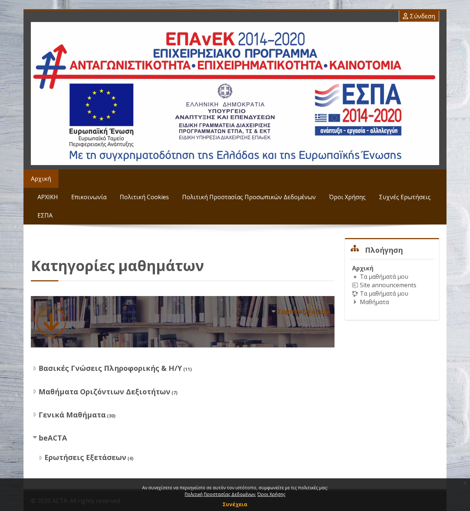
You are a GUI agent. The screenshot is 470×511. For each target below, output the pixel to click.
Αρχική (41, 179)
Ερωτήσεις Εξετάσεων (85, 457)
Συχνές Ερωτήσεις (405, 197)
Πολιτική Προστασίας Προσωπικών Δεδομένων (249, 197)
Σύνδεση (421, 16)
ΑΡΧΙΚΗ (47, 197)
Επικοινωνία (88, 197)
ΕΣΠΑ (45, 215)
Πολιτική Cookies (144, 197)
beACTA (53, 438)
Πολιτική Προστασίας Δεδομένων (220, 494)
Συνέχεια (235, 504)
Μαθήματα (374, 302)
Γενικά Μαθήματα (72, 415)
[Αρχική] (235, 93)
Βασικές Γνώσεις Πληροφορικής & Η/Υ (110, 368)
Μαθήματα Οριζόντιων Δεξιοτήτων (104, 392)
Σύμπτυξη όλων (303, 311)
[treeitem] (392, 285)
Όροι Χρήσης (347, 197)
